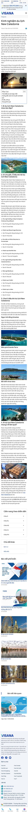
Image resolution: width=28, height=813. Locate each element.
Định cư (6, 547)
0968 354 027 (9, 788)
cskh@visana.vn (8, 791)
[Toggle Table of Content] (23, 91)
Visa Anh (3, 765)
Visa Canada (17, 765)
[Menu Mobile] (25, 13)
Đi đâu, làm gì (6, 100)
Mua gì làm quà (6, 102)
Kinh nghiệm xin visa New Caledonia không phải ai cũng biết (13, 716)
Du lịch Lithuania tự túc (8, 683)
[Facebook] (2, 758)
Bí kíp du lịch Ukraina (7, 634)
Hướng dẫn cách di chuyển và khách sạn (12, 97)
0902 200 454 (10, 786)
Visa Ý (15, 778)
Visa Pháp (3, 776)
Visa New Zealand (5, 773)
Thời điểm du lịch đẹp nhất (9, 94)
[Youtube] (10, 758)
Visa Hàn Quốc (17, 768)
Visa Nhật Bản (17, 773)
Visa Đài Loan (4, 768)
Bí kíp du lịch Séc (6, 659)
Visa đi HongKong (5, 771)
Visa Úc (3, 778)
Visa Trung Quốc (18, 776)
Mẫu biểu (6, 551)
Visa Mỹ (16, 771)
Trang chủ (3, 17)
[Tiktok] (6, 758)
